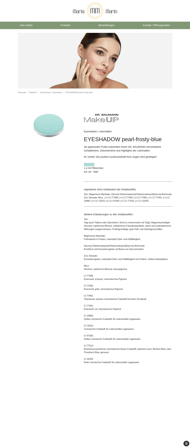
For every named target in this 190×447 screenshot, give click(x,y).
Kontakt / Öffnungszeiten (156, 25)
